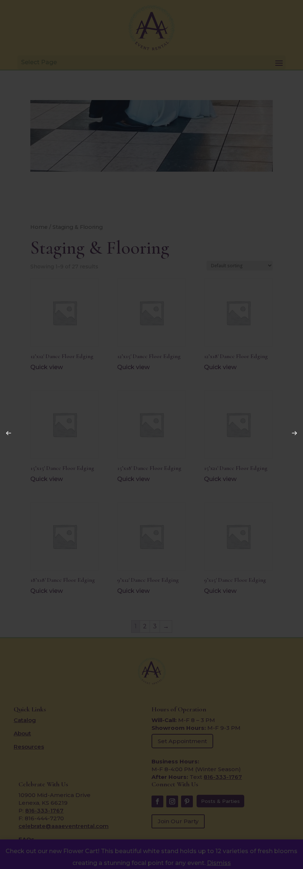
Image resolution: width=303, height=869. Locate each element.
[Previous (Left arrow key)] (6, 431)
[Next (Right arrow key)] (292, 431)
